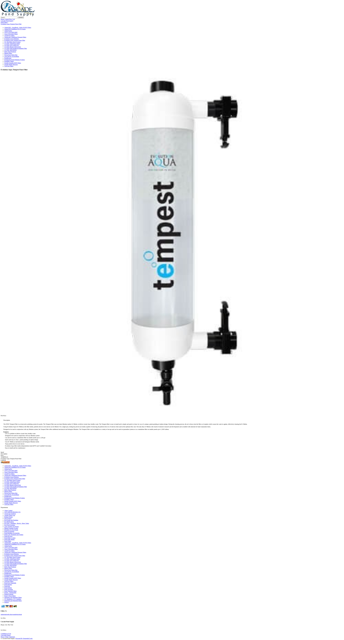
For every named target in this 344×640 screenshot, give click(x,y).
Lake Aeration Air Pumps (11, 526)
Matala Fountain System (11, 528)
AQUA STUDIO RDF (10, 32)
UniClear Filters (8, 66)
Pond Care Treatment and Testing (13, 534)
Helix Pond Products (10, 51)
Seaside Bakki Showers (11, 64)
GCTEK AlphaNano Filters (12, 43)
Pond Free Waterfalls (10, 583)
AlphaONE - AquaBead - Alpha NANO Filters (17, 27)
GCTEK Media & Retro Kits (12, 47)
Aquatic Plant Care (9, 515)
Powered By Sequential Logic (24, 638)
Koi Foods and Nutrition (11, 520)
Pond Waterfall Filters (10, 591)
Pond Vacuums (8, 589)
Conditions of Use (6, 633)
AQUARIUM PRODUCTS (12, 512)
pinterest (3, 614)
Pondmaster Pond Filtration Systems (14, 59)
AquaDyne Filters (9, 35)
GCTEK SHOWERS (10, 50)
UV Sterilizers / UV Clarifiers (12, 599)
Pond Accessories (9, 531)
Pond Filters (7, 541)
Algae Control (8, 510)
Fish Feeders (7, 518)
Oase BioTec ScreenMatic (11, 56)
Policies (6, 602)
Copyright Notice (6, 635)
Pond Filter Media (9, 539)
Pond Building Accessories (12, 533)
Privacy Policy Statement (8, 637)
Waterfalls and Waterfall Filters (13, 600)
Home (2, 19)
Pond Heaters (8, 584)
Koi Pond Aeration (9, 525)
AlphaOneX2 (8, 30)
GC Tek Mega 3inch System (12, 42)
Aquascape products (10, 513)
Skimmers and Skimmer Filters (13, 597)
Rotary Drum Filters (10, 596)
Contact (7, 19)
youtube (14, 614)
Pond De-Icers (8, 536)
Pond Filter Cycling (9, 538)
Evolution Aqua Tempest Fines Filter (14, 40)
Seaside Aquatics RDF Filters (12, 63)
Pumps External (8, 594)
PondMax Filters (9, 61)
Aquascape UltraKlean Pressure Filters (15, 37)
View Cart (12, 19)
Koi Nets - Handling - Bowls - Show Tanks (16, 523)
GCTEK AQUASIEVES (11, 45)
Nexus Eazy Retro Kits (10, 55)
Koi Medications (9, 522)
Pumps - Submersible (10, 592)
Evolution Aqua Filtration (11, 39)
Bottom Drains (8, 517)
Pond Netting (8, 588)
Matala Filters (8, 53)
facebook (19, 614)
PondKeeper (7, 58)
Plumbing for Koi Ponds (11, 530)
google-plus (8, 614)
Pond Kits (7, 586)
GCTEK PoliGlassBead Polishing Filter (15, 48)
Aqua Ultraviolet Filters (11, 34)
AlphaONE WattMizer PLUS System (15, 29)
